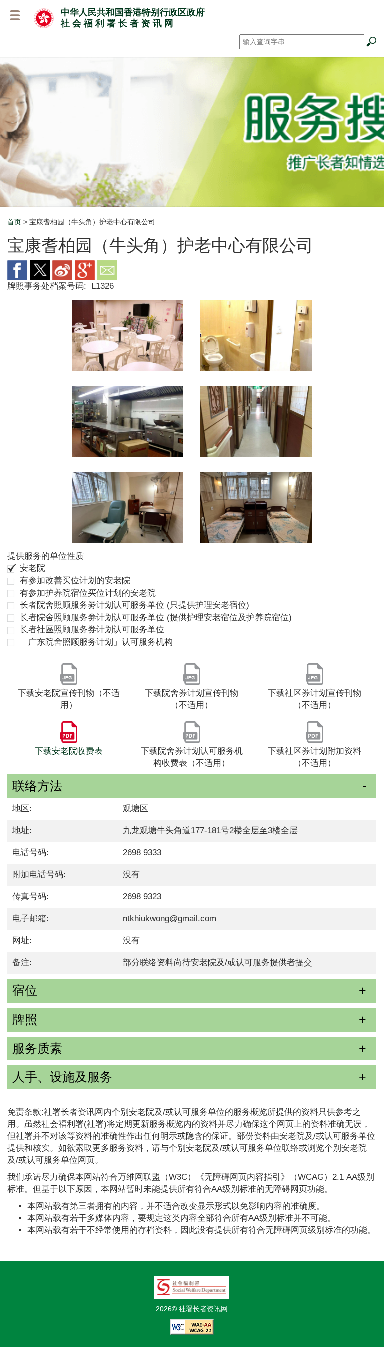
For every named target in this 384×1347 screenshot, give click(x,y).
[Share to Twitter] (40, 269)
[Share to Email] (108, 269)
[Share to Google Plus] (85, 269)
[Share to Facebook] (18, 269)
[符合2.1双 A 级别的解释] (192, 1326)
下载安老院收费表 (69, 751)
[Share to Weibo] (62, 269)
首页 (15, 222)
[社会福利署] (192, 1286)
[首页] (44, 18)
